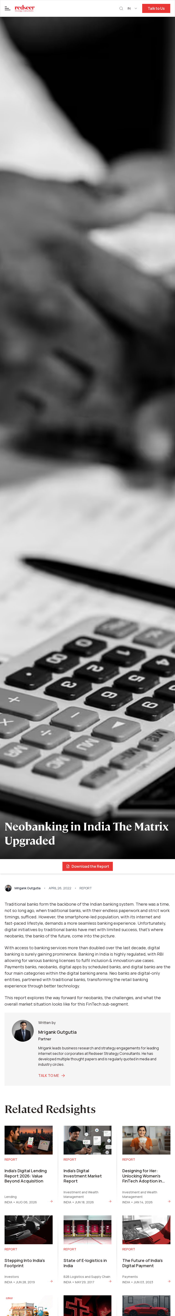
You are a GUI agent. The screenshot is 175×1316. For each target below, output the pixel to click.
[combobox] (132, 8)
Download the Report (90, 866)
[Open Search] (121, 8)
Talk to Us (156, 8)
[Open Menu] (8, 8)
